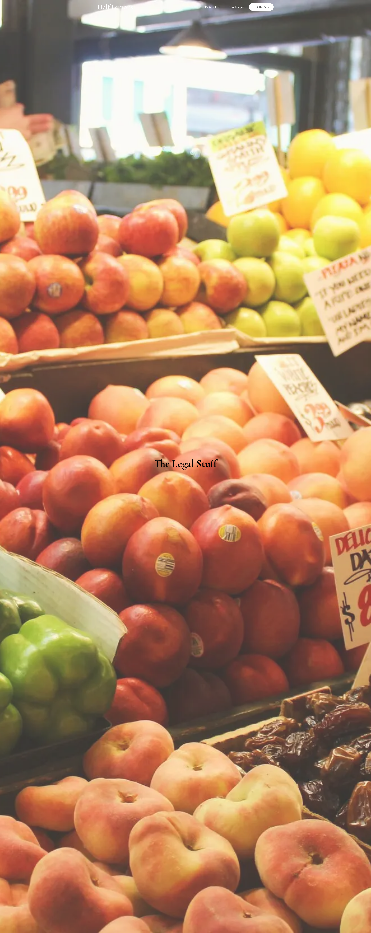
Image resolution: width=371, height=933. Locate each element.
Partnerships (212, 7)
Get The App (261, 7)
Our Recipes (236, 7)
